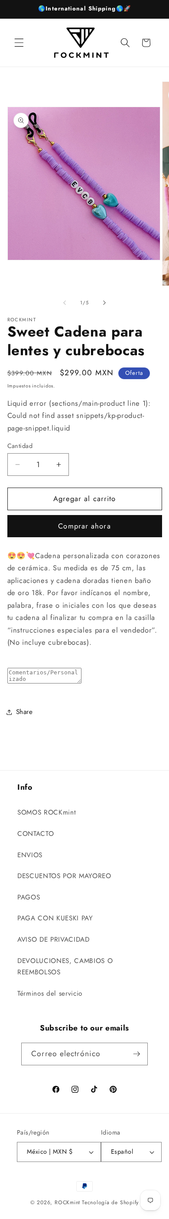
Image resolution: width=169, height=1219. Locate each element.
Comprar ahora (84, 526)
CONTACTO (35, 833)
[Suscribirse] (136, 1054)
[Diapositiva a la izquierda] (64, 302)
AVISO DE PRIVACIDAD (53, 939)
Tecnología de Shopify (110, 1202)
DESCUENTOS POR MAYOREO (64, 876)
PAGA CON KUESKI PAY (55, 918)
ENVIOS (29, 855)
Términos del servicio (49, 993)
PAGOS (28, 897)
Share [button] (24, 712)
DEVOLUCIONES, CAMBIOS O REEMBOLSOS (65, 966)
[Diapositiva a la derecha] (104, 302)
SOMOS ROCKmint (46, 812)
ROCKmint (67, 1202)
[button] (19, 42)
